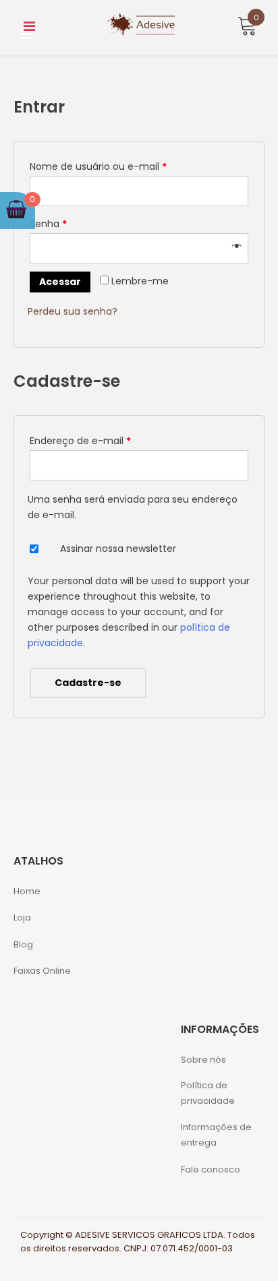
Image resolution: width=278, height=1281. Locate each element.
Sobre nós (203, 1059)
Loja (22, 917)
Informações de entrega (216, 1135)
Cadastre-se (88, 682)
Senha (48, 223)
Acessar (60, 281)
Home (26, 891)
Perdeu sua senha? (72, 311)
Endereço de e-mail (80, 440)
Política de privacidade (208, 1093)
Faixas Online (42, 970)
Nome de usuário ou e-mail (98, 166)
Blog (23, 944)
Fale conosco (210, 1169)
